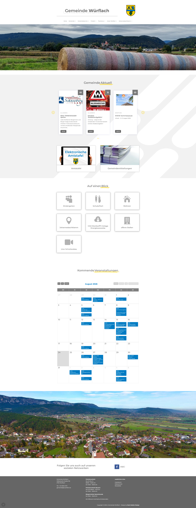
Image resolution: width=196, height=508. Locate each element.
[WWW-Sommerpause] (125, 100)
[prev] (58, 283)
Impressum (118, 482)
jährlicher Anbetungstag (131, 357)
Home (65, 21)
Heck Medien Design (133, 505)
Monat (116, 283)
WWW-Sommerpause (123, 116)
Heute (66, 283)
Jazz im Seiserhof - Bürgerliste (121, 380)
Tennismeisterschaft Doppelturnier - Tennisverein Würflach (109, 326)
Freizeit (93, 21)
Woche (121, 283)
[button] (142, 112)
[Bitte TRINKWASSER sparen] (70, 100)
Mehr (63, 131)
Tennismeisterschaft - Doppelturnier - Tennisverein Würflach (121, 331)
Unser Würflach (111, 21)
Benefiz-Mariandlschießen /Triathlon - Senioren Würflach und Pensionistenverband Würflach (98, 360)
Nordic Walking (85, 299)
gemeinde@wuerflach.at (64, 487)
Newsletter (118, 486)
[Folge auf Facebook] (117, 466)
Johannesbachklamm (125, 21)
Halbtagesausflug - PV (86, 373)
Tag (126, 283)
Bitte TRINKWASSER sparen (68, 116)
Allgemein (63, 112)
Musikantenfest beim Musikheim (120, 339)
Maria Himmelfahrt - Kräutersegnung (121, 325)
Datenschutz (118, 484)
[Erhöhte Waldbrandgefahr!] (98, 100)
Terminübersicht (133, 283)
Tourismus (101, 21)
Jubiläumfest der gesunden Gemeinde (120, 373)
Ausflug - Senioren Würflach (97, 300)
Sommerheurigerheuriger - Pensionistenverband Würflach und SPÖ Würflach (122, 312)
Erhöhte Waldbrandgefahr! (95, 116)
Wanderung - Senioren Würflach (86, 310)
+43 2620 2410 (63, 486)
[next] (62, 283)
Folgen (122, 466)
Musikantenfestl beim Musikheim (132, 325)
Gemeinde (72, 21)
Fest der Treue (120, 299)
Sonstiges (118, 112)
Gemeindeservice (83, 21)
